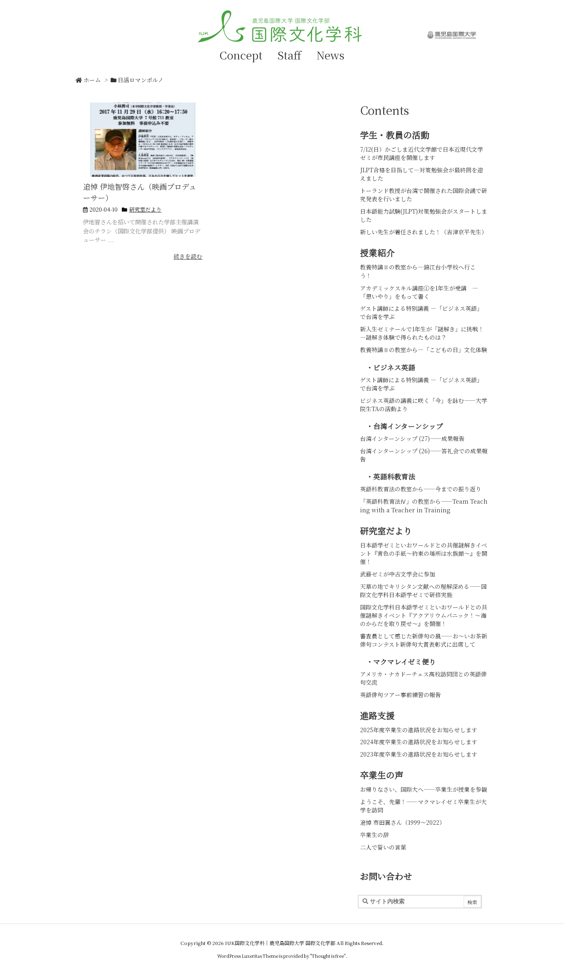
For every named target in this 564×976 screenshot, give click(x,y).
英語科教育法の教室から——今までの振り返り (420, 489)
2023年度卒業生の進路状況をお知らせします (418, 754)
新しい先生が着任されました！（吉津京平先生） (423, 232)
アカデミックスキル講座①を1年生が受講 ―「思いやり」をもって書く (419, 292)
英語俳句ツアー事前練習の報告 (400, 694)
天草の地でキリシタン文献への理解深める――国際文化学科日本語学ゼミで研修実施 (423, 590)
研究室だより (145, 209)
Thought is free (328, 955)
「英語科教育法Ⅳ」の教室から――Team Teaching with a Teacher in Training (424, 505)
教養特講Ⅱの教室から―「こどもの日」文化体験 (423, 349)
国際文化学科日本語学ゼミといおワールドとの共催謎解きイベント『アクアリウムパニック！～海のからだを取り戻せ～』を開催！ (423, 615)
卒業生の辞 (374, 835)
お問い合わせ (386, 876)
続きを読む (187, 256)
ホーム (92, 80)
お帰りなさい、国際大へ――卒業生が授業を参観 (423, 789)
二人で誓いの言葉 (383, 847)
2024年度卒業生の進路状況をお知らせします (418, 742)
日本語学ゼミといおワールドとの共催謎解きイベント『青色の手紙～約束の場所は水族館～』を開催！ (423, 553)
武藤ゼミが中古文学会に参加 (397, 574)
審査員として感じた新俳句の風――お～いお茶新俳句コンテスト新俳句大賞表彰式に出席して (423, 640)
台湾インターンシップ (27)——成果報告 (412, 438)
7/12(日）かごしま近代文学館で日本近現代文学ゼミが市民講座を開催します (421, 153)
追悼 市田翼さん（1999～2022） (402, 822)
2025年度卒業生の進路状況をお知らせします (418, 730)
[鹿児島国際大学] (451, 35)
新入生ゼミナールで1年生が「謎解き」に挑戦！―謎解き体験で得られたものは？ (422, 333)
